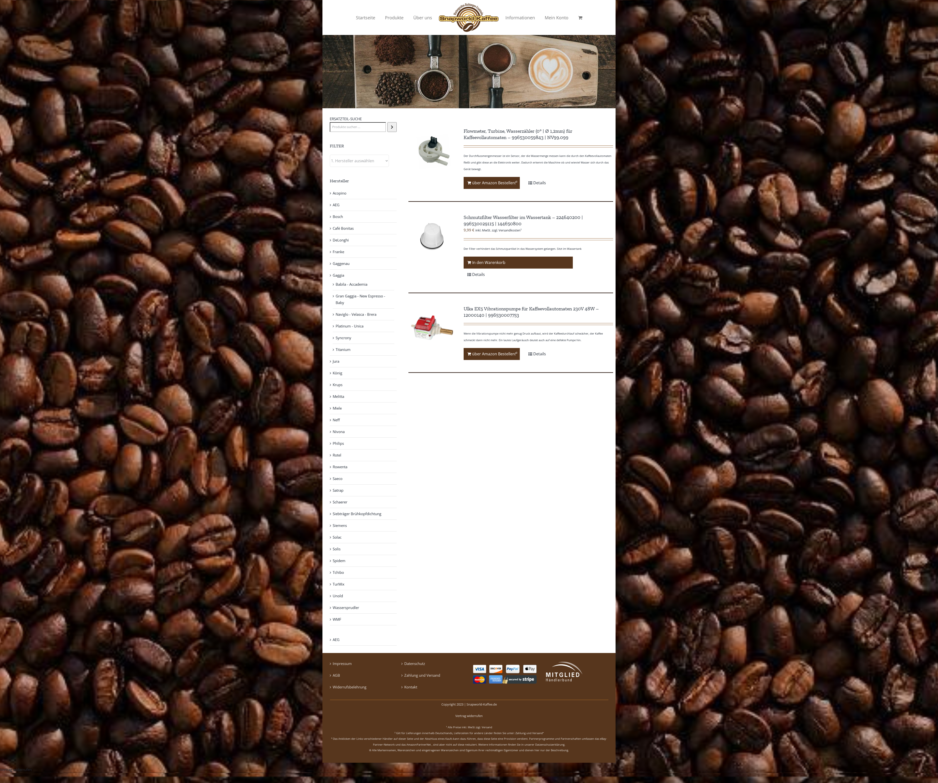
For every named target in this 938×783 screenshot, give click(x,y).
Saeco (337, 478)
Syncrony (343, 337)
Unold (338, 595)
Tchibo (338, 572)
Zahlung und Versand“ (529, 733)
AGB (336, 675)
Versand (487, 727)
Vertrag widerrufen (469, 716)
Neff (336, 419)
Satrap (338, 490)
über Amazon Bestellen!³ (494, 182)
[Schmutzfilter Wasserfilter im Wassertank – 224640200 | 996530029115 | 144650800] (432, 237)
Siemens (340, 525)
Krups (337, 384)
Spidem (339, 560)
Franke (338, 251)
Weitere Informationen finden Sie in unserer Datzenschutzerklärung (521, 744)
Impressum (342, 663)
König (337, 372)
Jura (336, 361)
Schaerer (340, 502)
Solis (337, 548)
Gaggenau (341, 263)
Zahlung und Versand (422, 675)
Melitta (338, 396)
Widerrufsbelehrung (349, 687)
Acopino (339, 193)
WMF (337, 619)
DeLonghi (341, 240)
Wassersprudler (346, 607)
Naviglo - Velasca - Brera (356, 314)
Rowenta (340, 466)
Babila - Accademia (351, 284)
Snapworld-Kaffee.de (482, 704)
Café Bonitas (343, 228)
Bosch (338, 216)
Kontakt (410, 687)
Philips (338, 443)
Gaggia (338, 275)
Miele (337, 408)
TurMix (338, 584)
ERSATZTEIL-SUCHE (346, 118)
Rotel (337, 455)
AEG (336, 204)
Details (539, 182)
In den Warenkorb (488, 262)
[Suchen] (391, 127)
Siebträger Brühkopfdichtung (357, 513)
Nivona (339, 431)
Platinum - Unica (349, 326)
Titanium (343, 349)
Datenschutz (414, 663)
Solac (337, 537)
